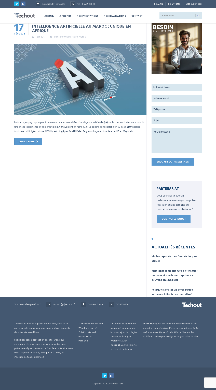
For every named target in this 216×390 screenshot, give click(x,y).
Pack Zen (83, 341)
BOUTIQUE (174, 4)
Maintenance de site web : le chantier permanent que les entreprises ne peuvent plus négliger (174, 275)
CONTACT (137, 16)
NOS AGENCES (193, 4)
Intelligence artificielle (66, 37)
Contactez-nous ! (173, 219)
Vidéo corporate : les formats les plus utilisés (174, 258)
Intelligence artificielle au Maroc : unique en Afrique (81, 28)
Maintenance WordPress (90, 324)
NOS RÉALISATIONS (115, 16)
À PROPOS (65, 16)
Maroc (82, 37)
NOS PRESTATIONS (87, 16)
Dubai (57, 352)
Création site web (87, 332)
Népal (46, 352)
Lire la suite (27, 142)
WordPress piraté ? (88, 328)
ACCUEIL (49, 16)
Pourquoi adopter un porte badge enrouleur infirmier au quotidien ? (172, 292)
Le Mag (158, 4)
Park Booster (85, 336)
